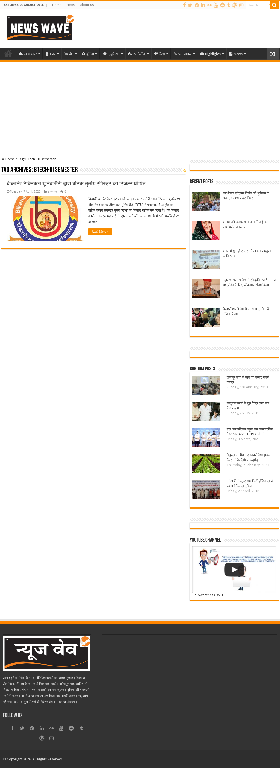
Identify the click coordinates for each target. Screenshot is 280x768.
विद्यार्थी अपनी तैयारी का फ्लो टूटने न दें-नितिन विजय (246, 311)
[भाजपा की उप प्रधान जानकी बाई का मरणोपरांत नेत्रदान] (206, 231)
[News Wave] (39, 27)
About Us (87, 5)
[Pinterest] (196, 5)
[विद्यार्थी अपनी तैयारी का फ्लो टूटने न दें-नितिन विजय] (206, 318)
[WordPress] (235, 5)
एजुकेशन (114, 54)
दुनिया (90, 54)
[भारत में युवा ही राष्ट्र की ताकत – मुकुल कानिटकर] (206, 260)
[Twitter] (190, 5)
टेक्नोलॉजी (139, 54)
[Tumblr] (229, 5)
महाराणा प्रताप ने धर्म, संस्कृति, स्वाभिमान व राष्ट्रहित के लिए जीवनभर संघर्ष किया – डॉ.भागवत (249, 283)
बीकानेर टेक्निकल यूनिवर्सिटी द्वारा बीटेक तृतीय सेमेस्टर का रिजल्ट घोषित (76, 183)
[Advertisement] (140, 102)
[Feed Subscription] (184, 170)
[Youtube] (215, 5)
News (71, 5)
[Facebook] (184, 5)
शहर (53, 54)
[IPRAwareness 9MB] (234, 569)
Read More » (100, 232)
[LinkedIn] (203, 5)
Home (56, 5)
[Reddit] (223, 5)
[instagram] (241, 5)
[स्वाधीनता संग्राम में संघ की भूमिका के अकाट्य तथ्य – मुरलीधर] (206, 202)
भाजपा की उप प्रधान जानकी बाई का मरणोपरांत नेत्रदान (245, 224)
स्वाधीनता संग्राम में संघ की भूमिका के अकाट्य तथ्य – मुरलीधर (246, 195)
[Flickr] (209, 5)
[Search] (274, 5)
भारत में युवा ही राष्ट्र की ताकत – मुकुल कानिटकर (247, 253)
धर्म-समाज (184, 54)
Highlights (213, 54)
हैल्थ (162, 54)
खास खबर (30, 54)
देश (71, 54)
